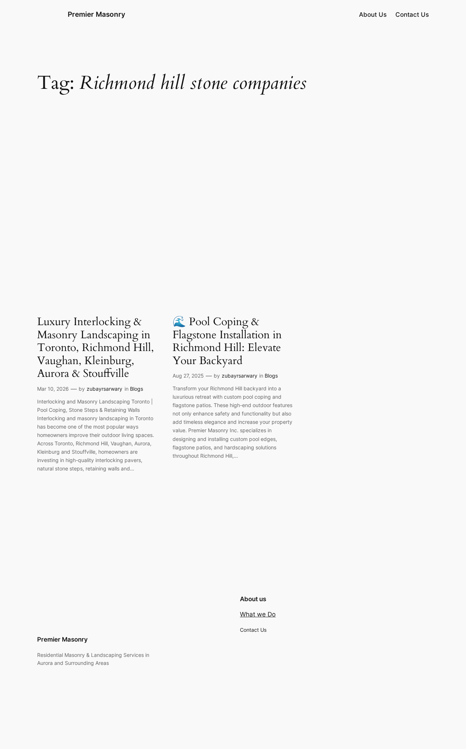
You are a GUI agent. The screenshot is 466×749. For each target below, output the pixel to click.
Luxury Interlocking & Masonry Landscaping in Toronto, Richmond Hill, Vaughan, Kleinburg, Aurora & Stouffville (95, 348)
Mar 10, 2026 (53, 389)
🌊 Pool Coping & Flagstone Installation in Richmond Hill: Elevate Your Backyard (227, 341)
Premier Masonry (96, 14)
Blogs (136, 389)
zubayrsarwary (104, 389)
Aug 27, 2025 (188, 375)
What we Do (258, 614)
